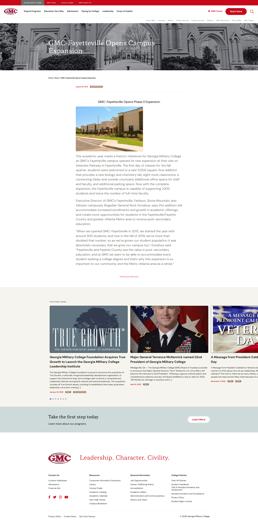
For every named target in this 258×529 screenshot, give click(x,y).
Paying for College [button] (90, 11)
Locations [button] (161, 20)
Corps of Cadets (67, 3)
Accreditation (136, 488)
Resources (94, 475)
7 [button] (66, 399)
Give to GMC (236, 20)
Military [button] (170, 20)
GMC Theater (249, 20)
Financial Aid (54, 488)
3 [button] (55, 399)
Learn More (198, 419)
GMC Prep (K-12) (85, 3)
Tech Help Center (97, 500)
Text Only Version (87, 516)
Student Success (198, 20)
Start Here (236, 11)
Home (50, 78)
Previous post (125, 277)
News (57, 78)
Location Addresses (57, 480)
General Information (140, 475)
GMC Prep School (222, 20)
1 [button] (50, 399)
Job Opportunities (138, 480)
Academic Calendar (98, 496)
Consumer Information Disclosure (105, 480)
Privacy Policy (177, 497)
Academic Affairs (138, 492)
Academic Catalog (97, 492)
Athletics (210, 20)
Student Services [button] (182, 20)
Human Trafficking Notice (142, 484)
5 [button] (61, 399)
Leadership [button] (107, 11)
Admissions (72, 11)
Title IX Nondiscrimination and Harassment (185, 488)
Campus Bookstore (98, 503)
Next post (134, 277)
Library (92, 484)
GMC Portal (216, 11)
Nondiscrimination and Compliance (187, 494)
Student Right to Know (181, 501)
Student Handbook (180, 484)
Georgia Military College (33, 3)
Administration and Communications (147, 496)
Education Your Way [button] (54, 11)
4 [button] (58, 399)
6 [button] (63, 399)
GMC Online (51, 3)
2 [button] (53, 399)
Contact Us (53, 475)
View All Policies (178, 480)
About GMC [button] (151, 20)
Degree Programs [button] (32, 11)
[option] (88, 349)
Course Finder (96, 488)
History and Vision (138, 500)
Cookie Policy (70, 516)
